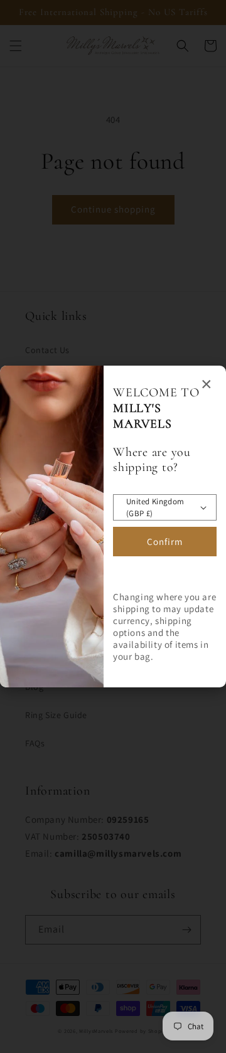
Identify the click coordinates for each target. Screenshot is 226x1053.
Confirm (165, 542)
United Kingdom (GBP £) (155, 507)
